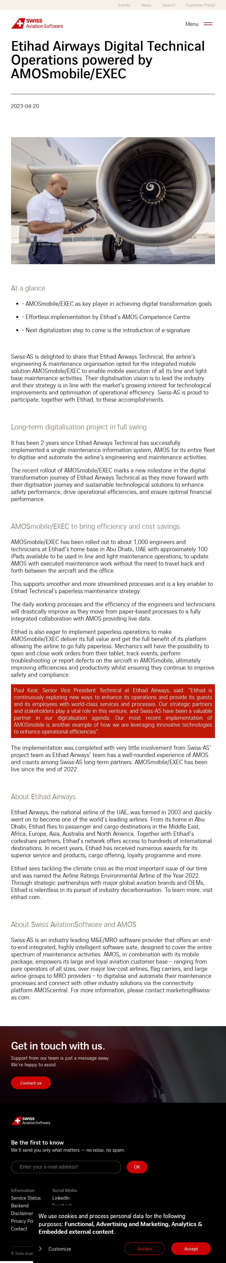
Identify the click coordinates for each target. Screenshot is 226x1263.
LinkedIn (60, 1198)
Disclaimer (22, 1213)
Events (124, 5)
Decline (145, 1248)
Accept (191, 1248)
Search (168, 5)
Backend (20, 1205)
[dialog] (129, 1234)
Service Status (26, 1198)
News (146, 5)
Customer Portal (200, 5)
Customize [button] (60, 1249)
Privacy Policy (25, 1221)
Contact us (31, 1083)
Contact (19, 1229)
